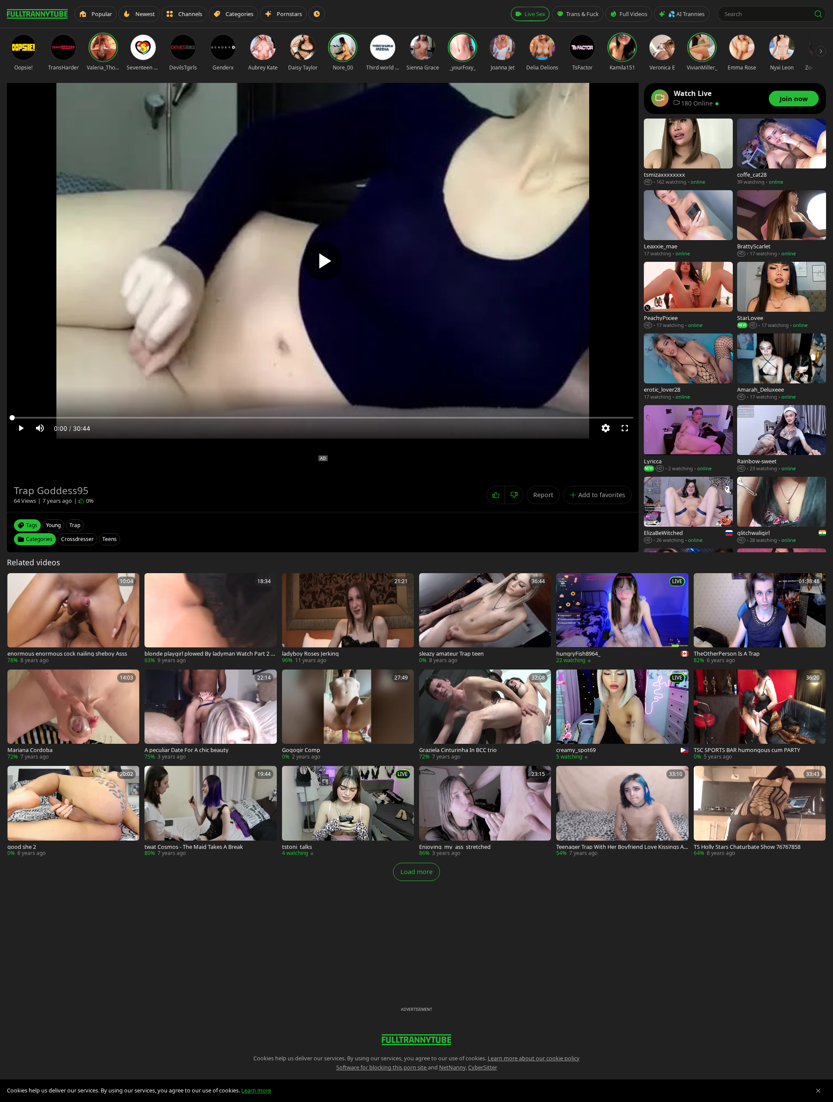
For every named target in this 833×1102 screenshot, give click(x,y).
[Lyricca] (688, 438)
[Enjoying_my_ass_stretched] (485, 811)
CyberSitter (482, 1067)
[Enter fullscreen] (624, 428)
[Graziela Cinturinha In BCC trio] (485, 715)
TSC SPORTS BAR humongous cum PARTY (747, 750)
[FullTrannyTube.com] (37, 14)
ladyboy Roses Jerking (310, 654)
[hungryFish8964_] (622, 618)
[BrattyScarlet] (781, 223)
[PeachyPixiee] (688, 295)
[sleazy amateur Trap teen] (485, 618)
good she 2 (21, 847)
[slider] (322, 417)
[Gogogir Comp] (348, 715)
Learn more (256, 1090)
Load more (416, 872)
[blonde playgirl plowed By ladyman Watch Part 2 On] (210, 618)
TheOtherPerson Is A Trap (727, 654)
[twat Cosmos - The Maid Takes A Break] (210, 811)
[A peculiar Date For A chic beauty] (210, 715)
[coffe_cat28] (781, 152)
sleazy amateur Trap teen (451, 654)
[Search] (818, 14)
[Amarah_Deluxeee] (781, 367)
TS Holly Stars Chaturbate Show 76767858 (747, 847)
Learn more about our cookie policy (534, 1058)
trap (74, 525)
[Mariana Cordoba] (73, 715)
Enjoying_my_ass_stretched (455, 847)
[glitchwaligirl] (781, 510)
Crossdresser (77, 539)
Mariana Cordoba (29, 750)
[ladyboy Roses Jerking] (348, 618)
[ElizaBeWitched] (688, 510)
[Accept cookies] (818, 1091)
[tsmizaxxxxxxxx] (688, 152)
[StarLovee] (781, 295)
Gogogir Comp (301, 750)
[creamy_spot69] (622, 715)
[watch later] (17, 583)
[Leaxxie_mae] (688, 223)
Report (543, 495)
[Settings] (605, 428)
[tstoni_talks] (348, 811)
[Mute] (40, 428)
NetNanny (452, 1067)
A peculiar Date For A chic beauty (186, 750)
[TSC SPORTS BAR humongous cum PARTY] (760, 715)
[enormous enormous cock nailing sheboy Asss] (73, 618)
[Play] (322, 260)
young (53, 525)
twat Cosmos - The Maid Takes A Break (193, 847)
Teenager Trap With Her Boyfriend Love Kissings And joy (621, 847)
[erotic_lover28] (688, 367)
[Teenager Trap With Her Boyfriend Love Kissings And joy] (622, 811)
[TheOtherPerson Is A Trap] (760, 618)
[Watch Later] (316, 14)
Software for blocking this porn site (382, 1067)
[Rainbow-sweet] (781, 438)
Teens (109, 539)
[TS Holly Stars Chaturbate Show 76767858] (760, 811)
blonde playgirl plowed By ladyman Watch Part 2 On (209, 654)
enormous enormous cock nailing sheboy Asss (67, 654)
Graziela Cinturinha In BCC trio (458, 750)
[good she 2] (73, 811)
